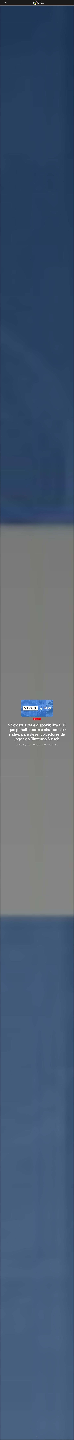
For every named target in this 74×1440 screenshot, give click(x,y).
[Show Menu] (5, 2)
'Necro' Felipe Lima (24, 745)
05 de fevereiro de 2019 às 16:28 (42, 745)
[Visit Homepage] (38, 2)
